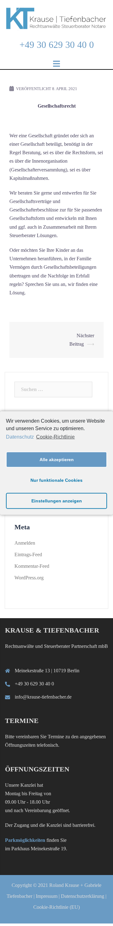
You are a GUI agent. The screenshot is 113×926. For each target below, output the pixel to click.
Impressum (46, 896)
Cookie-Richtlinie (55, 437)
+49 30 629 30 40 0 (56, 44)
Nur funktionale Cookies (56, 480)
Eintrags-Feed (28, 554)
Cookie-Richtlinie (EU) (56, 907)
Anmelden (24, 543)
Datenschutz (20, 437)
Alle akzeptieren (57, 459)
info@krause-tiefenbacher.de (43, 697)
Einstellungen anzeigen (56, 500)
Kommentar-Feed (31, 566)
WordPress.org (29, 577)
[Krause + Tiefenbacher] (56, 17)
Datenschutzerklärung (82, 896)
